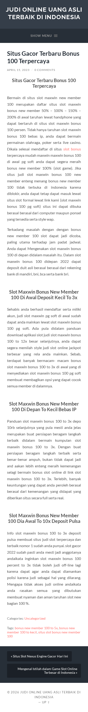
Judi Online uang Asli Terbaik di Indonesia (44, 13)
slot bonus (72, 149)
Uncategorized (35, 618)
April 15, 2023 (18, 70)
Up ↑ (46, 702)
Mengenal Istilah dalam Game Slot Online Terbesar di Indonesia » (47, 670)
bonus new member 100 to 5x (36, 628)
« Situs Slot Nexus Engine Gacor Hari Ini (39, 656)
